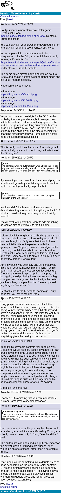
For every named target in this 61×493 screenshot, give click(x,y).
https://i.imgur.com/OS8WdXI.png (19, 100)
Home (4, 491)
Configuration (18, 491)
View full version (9, 16)
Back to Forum (8, 487)
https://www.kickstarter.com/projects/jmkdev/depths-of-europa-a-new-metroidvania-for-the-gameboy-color (30, 65)
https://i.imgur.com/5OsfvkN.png (18, 94)
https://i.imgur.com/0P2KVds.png (19, 106)
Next (10, 19)
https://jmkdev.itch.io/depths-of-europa (23, 36)
